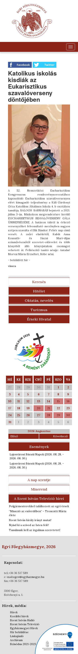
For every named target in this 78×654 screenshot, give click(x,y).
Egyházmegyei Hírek (24, 628)
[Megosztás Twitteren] (44, 64)
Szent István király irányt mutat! (30, 520)
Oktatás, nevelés (39, 300)
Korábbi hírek (19, 616)
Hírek (14, 612)
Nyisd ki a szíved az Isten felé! (29, 525)
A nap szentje (39, 480)
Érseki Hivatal (39, 319)
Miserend (39, 489)
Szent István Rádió (22, 620)
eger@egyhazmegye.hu (28, 577)
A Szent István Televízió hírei (39, 498)
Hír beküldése (19, 632)
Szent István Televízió (24, 624)
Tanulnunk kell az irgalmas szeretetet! (34, 530)
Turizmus (39, 310)
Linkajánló (17, 636)
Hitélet (39, 291)
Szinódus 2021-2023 (23, 644)
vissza (12, 266)
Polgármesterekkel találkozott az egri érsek (39, 506)
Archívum (16, 640)
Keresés (39, 282)
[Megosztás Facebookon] (20, 64)
